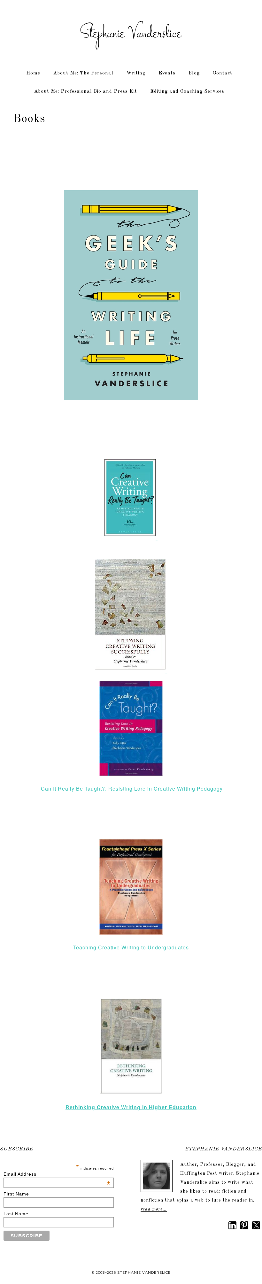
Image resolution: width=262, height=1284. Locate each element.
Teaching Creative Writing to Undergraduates (131, 947)
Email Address (57, 1174)
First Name (16, 1193)
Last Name (16, 1213)
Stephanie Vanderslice (131, 34)
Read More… (154, 1209)
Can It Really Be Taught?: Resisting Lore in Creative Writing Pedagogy (132, 788)
